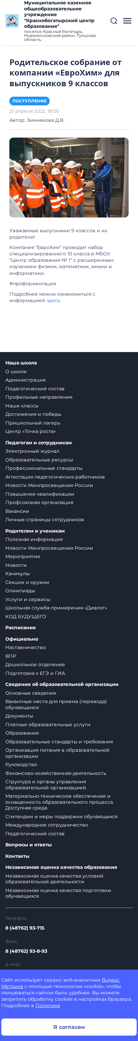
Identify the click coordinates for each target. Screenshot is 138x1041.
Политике (48, 1005)
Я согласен (69, 1027)
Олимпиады (20, 591)
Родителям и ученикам (35, 531)
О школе (16, 371)
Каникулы (17, 574)
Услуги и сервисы (27, 599)
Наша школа (21, 363)
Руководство (21, 764)
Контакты (17, 856)
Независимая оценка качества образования (61, 867)
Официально (21, 639)
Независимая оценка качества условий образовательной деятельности (54, 879)
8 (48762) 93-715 (24, 928)
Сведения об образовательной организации (62, 684)
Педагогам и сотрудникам (38, 443)
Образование (22, 733)
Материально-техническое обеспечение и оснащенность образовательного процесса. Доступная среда (59, 802)
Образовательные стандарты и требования (59, 742)
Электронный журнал (32, 451)
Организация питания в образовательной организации (57, 753)
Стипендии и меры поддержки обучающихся (61, 816)
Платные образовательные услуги (47, 725)
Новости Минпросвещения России (49, 485)
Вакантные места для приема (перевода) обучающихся (56, 704)
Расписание (20, 628)
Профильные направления (38, 397)
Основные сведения (30, 693)
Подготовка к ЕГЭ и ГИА (35, 673)
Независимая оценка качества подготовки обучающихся (58, 893)
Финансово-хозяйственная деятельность (55, 773)
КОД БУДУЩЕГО (25, 616)
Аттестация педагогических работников (55, 477)
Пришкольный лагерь (32, 423)
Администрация (25, 380)
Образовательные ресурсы (39, 460)
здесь (53, 300)
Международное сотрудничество (46, 825)
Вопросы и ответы (28, 845)
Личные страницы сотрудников (44, 519)
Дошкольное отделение (35, 664)
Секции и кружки (27, 582)
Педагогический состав (35, 389)
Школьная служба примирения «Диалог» (56, 608)
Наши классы (22, 406)
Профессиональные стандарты (43, 468)
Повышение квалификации (39, 494)
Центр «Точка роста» (30, 431)
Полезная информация (34, 539)
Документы (19, 716)
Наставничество (25, 647)
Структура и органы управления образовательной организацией (45, 785)
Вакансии (17, 511)
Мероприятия (22, 556)
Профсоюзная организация (39, 502)
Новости (16, 565)
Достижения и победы (33, 414)
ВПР (10, 656)
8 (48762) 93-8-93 (26, 951)
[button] (114, 21)
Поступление (29, 100)
